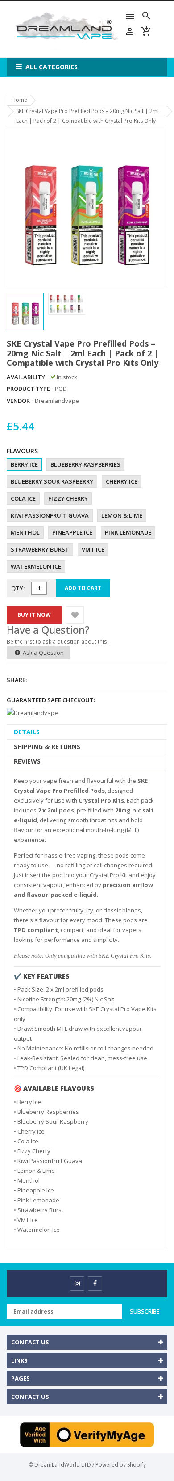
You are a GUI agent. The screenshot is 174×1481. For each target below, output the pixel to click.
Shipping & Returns (47, 746)
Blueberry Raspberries (85, 464)
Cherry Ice (121, 481)
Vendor (18, 401)
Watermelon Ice (36, 566)
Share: (17, 680)
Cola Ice (23, 498)
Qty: (18, 588)
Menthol (25, 532)
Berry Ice (24, 464)
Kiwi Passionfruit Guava (50, 515)
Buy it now (34, 615)
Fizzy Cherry (68, 498)
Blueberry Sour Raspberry (52, 481)
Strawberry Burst (40, 549)
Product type (28, 389)
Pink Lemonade (128, 532)
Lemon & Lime (121, 515)
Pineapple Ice (72, 532)
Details (27, 732)
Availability (26, 377)
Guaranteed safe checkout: (51, 700)
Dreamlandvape (57, 401)
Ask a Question (42, 652)
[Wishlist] (75, 615)
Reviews (27, 761)
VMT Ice (93, 549)
